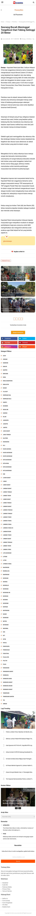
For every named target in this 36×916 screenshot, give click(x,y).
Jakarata (5, 420)
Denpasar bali (7, 398)
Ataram (5, 359)
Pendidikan (6, 650)
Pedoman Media (7, 887)
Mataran (5, 596)
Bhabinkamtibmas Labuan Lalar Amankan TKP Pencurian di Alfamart (15, 278)
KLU (4, 445)
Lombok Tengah (7, 513)
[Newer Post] (15, 319)
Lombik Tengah (7, 492)
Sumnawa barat (7, 689)
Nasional (5, 628)
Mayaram (5, 617)
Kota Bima (6, 463)
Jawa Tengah (7, 434)
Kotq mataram (7, 470)
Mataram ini (6, 592)
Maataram (6, 567)
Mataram (5, 589)
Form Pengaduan (7, 902)
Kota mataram (7, 467)
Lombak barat (7, 488)
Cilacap (5, 391)
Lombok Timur (7, 517)
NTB (4, 632)
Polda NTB (6, 657)
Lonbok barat (7, 538)
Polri (4, 664)
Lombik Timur (7, 495)
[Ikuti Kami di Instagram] (9, 346)
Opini (4, 639)
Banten (5, 370)
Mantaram (6, 574)
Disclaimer (5, 883)
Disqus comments (18, 332)
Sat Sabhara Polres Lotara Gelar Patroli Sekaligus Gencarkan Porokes (16, 309)
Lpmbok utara (7, 563)
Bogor (5, 388)
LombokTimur (7, 531)
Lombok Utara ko (8, 528)
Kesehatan (6, 441)
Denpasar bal (7, 395)
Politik (5, 660)
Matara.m (6, 585)
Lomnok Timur (7, 535)
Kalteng (5, 438)
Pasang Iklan (19, 10)
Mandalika (6, 571)
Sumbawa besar (7, 685)
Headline (5, 409)
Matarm (5, 599)
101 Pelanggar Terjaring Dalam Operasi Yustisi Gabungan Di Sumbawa (15, 294)
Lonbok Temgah (7, 542)
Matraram (6, 610)
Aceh (4, 355)
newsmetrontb (18, 913)
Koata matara (7, 449)
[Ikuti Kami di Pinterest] (26, 342)
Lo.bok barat (7, 477)
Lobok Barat (6, 485)
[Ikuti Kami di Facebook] (9, 338)
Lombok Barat (7, 506)
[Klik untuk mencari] (33, 2)
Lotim (4, 560)
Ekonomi (5, 406)
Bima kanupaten (7, 380)
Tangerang (6, 693)
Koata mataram (7, 452)
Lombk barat (7, 499)
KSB (4, 474)
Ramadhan (6, 667)
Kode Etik (5, 885)
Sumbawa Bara (7, 678)
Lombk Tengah (7, 502)
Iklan (4, 416)
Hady (4, 833)
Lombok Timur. (7, 520)
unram (5, 703)
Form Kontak (6, 900)
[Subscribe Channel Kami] (9, 342)
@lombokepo (7, 241)
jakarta (5, 424)
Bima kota (6, 384)
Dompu (24, 39)
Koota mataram (7, 456)
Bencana (5, 373)
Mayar (5, 614)
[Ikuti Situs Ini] (26, 346)
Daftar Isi (5, 898)
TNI (4, 700)
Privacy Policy (6, 889)
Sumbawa (6, 675)
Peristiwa (29, 39)
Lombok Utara (7, 524)
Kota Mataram (7, 459)
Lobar (5, 481)
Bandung (5, 363)
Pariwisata (6, 646)
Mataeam (5, 578)
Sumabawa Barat (8, 671)
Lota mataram (7, 553)
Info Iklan (5, 904)
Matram (5, 607)
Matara (5, 581)
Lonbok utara (7, 549)
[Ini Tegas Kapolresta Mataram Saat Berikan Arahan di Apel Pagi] (18, 805)
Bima (4, 377)
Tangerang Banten (8, 696)
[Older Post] (20, 319)
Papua (5, 642)
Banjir (5, 366)
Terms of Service (7, 891)
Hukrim (5, 413)
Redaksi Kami (6, 907)
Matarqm (5, 603)
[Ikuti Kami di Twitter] (26, 338)
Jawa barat (6, 431)
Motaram (5, 624)
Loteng (5, 556)
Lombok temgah (7, 510)
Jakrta (5, 427)
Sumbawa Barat (7, 682)
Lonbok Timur (7, 546)
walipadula (6, 825)
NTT (4, 635)
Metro (5, 621)
